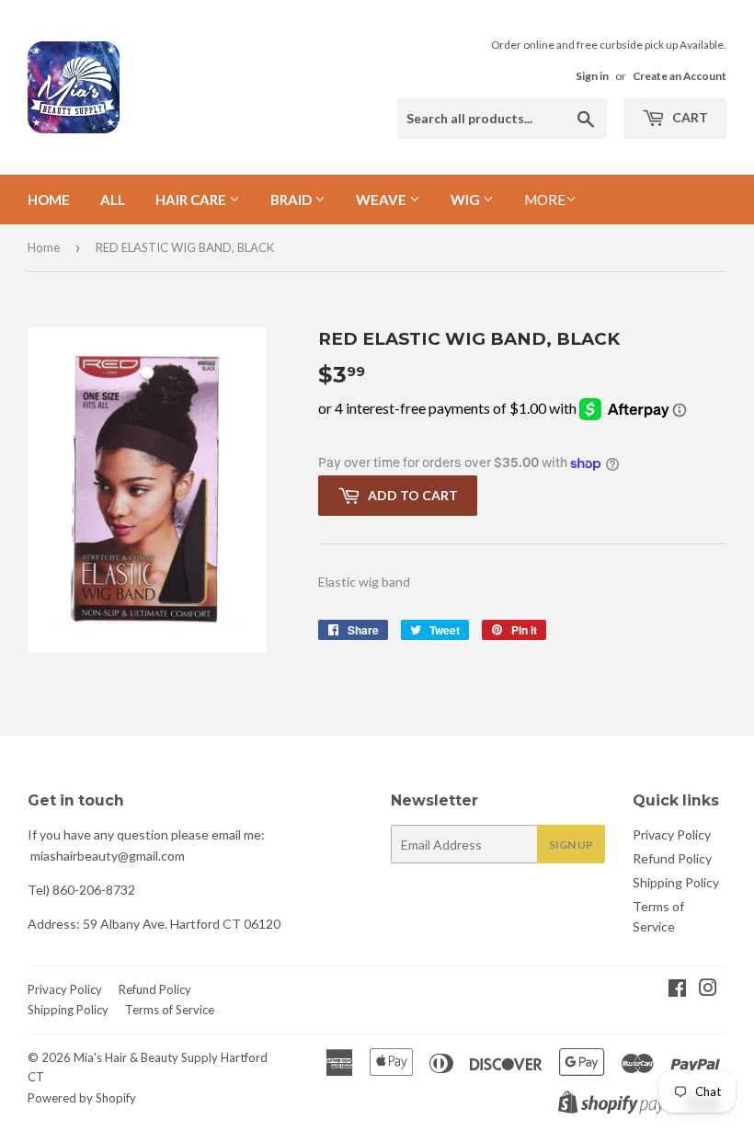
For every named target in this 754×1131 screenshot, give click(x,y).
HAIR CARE (192, 199)
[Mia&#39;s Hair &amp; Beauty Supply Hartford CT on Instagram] (708, 990)
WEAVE (382, 199)
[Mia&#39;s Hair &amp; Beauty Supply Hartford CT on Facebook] (677, 990)
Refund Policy (672, 858)
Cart (688, 117)
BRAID (292, 199)
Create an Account (679, 76)
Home (49, 199)
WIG (467, 199)
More (545, 199)
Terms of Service (169, 1009)
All (112, 199)
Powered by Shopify (82, 1098)
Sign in (592, 76)
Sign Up (571, 844)
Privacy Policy (672, 834)
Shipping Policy (676, 882)
